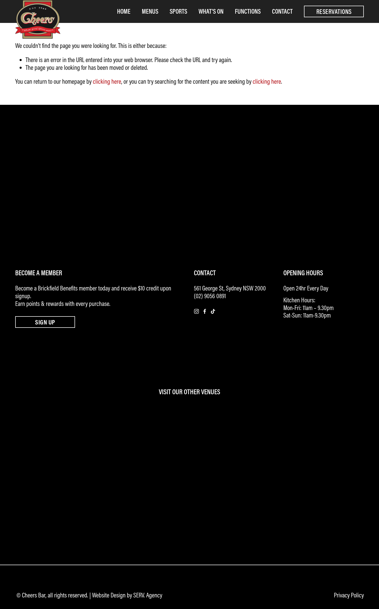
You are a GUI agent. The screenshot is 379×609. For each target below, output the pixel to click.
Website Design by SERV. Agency (127, 595)
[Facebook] (204, 311)
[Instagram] (196, 311)
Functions (248, 11)
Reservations (334, 11)
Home (123, 11)
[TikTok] (213, 311)
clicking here (107, 81)
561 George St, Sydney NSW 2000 (230, 288)
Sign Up (45, 322)
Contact (282, 11)
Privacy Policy (349, 595)
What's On (211, 11)
